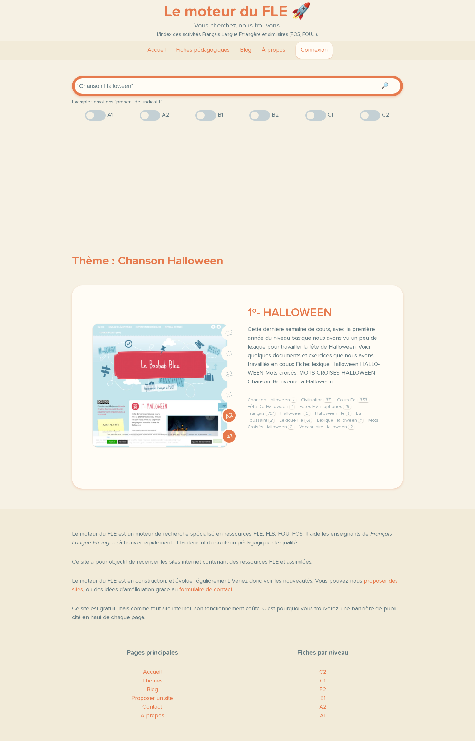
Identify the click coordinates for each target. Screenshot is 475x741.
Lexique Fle (295, 420)
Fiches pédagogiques (203, 50)
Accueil (156, 50)
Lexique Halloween (339, 420)
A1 (229, 436)
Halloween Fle (332, 413)
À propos (273, 50)
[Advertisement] (237, 176)
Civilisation (315, 400)
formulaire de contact (205, 590)
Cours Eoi (352, 400)
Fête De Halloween (270, 406)
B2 (229, 374)
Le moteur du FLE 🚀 (237, 11)
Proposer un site (152, 698)
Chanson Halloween (271, 400)
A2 (229, 416)
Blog (245, 50)
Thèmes (152, 681)
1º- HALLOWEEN (290, 313)
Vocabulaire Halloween (326, 427)
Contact (152, 707)
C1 (229, 354)
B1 (229, 395)
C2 (229, 333)
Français (261, 413)
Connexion (314, 50)
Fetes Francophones (324, 406)
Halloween (294, 413)
